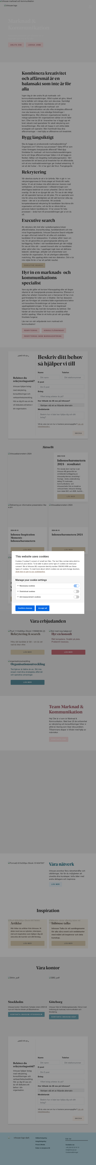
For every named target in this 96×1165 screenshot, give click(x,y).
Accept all (42, 608)
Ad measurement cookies (30, 597)
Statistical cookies (27, 591)
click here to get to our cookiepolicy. (30, 572)
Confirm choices (25, 608)
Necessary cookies (27, 586)
